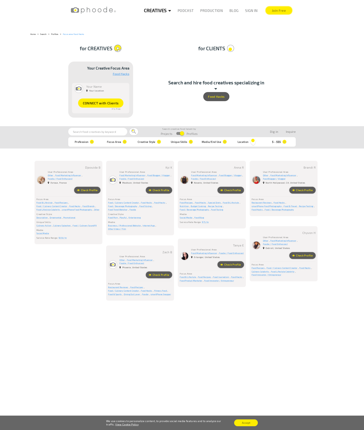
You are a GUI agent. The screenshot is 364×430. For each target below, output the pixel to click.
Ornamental (55, 217)
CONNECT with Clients (101, 103)
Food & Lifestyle (44, 202)
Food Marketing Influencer (68, 175)
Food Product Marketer (191, 280)
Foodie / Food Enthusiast (60, 178)
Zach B (167, 252)
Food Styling (145, 206)
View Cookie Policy (127, 424)
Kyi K (169, 167)
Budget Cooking (198, 206)
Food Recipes (61, 202)
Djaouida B (93, 167)
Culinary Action (43, 225)
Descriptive (42, 217)
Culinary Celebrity (260, 271)
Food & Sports (115, 294)
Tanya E (238, 245)
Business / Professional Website (124, 225)
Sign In (251, 10)
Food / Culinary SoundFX (85, 225)
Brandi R (310, 167)
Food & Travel (290, 206)
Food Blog (199, 217)
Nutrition (184, 206)
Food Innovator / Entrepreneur (266, 275)
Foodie (132, 209)
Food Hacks (121, 74)
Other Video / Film (117, 229)
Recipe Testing (215, 206)
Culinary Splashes (62, 225)
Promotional (69, 217)
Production (211, 10)
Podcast (186, 10)
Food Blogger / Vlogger (158, 175)
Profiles (54, 34)
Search (43, 34)
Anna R (239, 167)
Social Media (42, 233)
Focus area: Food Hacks (73, 34)
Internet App (149, 225)
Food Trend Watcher (117, 209)
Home (33, 34)
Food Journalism (221, 277)
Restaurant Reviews (262, 202)
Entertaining (135, 217)
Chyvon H (309, 233)
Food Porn (113, 217)
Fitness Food (160, 290)
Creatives (155, 10)
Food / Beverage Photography (122, 206)
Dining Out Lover (132, 294)
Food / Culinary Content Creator (51, 206)
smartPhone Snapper (161, 294)
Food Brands (88, 206)
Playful (123, 217)
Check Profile (89, 190)
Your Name (94, 86)
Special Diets (214, 202)
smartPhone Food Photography (77, 209)
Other (50, 175)
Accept (246, 422)
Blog (233, 10)
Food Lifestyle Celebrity (48, 209)
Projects (167, 133)
